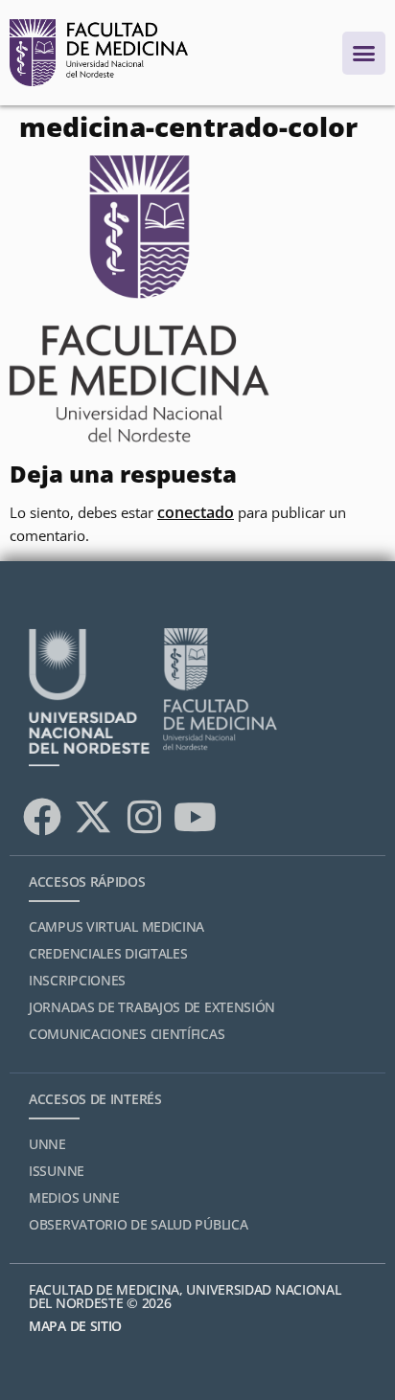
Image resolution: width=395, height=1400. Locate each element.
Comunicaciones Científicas (126, 1034)
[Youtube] (195, 817)
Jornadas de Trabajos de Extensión (152, 1007)
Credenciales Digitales (108, 953)
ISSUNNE (56, 1171)
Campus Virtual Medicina (116, 926)
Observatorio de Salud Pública (138, 1224)
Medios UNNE (74, 1197)
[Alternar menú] (363, 53)
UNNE (47, 1144)
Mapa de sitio (75, 1326)
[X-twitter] (93, 817)
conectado (195, 512)
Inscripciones (77, 980)
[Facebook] (42, 817)
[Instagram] (144, 817)
